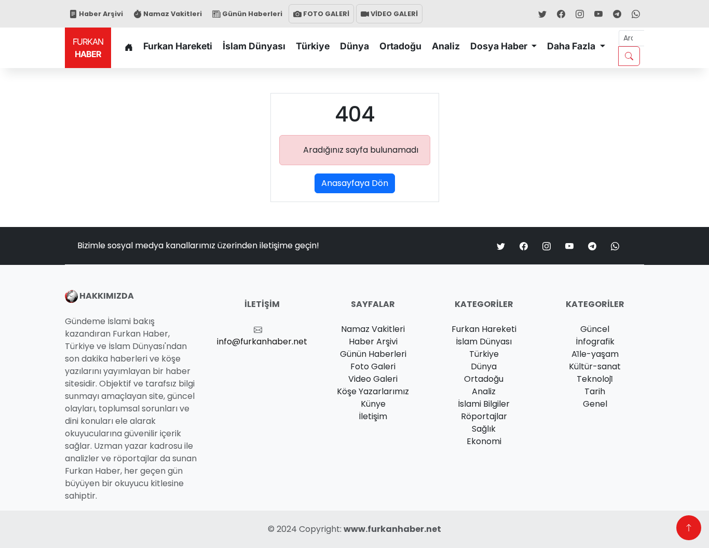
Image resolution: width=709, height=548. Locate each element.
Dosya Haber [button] (499, 46)
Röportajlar (484, 416)
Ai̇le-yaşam (595, 354)
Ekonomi (484, 441)
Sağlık (484, 429)
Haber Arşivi (100, 13)
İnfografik (595, 341)
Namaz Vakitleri (172, 13)
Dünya (354, 46)
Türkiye (313, 46)
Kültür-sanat (595, 366)
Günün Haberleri (251, 13)
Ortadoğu (400, 46)
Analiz (446, 46)
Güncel (594, 329)
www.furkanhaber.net (392, 529)
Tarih (594, 391)
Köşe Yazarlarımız (373, 391)
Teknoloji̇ (595, 379)
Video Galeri (373, 379)
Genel (595, 404)
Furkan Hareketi (177, 46)
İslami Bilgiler (484, 404)
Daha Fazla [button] (572, 46)
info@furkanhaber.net (262, 341)
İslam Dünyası (254, 46)
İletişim (373, 416)
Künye (373, 404)
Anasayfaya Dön (354, 183)
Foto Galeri (373, 366)
